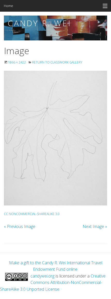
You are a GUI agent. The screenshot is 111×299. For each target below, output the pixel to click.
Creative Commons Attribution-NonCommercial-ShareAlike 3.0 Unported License (53, 282)
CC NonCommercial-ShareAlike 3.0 (32, 214)
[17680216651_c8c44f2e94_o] (55, 138)
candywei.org (42, 276)
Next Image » (95, 226)
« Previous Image (19, 226)
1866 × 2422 (17, 62)
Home (8, 5)
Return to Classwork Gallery (57, 62)
